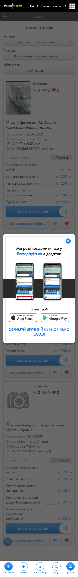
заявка (23, 572)
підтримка (8, 572)
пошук (56, 572)
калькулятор (40, 572)
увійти (70, 572)
